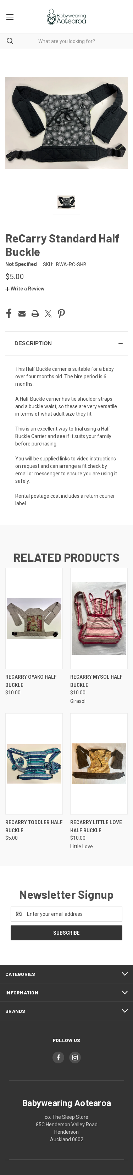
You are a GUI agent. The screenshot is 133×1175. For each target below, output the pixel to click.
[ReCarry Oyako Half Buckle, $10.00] (34, 618)
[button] (24, 289)
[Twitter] (48, 314)
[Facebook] (8, 314)
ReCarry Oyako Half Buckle (31, 681)
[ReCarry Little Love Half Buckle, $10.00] (99, 764)
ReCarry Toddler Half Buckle (34, 826)
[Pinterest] (61, 314)
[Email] (22, 314)
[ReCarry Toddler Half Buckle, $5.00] (34, 764)
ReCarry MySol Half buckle (96, 681)
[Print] (35, 314)
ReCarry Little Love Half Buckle (96, 826)
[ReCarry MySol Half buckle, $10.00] (99, 618)
